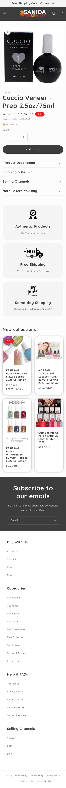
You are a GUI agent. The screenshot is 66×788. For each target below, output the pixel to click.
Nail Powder (14, 597)
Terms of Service (16, 653)
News (10, 575)
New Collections (16, 637)
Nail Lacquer (14, 613)
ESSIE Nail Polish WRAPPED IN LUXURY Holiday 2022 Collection (17, 454)
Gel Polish (13, 606)
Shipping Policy (16, 707)
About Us (12, 551)
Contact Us (13, 559)
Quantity (7, 130)
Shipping (6, 119)
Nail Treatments (16, 629)
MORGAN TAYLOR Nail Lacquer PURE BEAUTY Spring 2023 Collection (48, 377)
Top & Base (13, 645)
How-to (11, 567)
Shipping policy (43, 781)
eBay (9, 746)
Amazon (11, 738)
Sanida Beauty (20, 775)
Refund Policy (15, 699)
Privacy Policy (15, 691)
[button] (4, 14)
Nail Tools (12, 621)
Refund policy (15, 661)
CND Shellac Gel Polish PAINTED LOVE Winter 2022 (48, 437)
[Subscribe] (55, 520)
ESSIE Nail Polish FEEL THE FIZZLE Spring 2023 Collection (16, 375)
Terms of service (25, 781)
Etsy (9, 754)
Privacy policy (53, 775)
